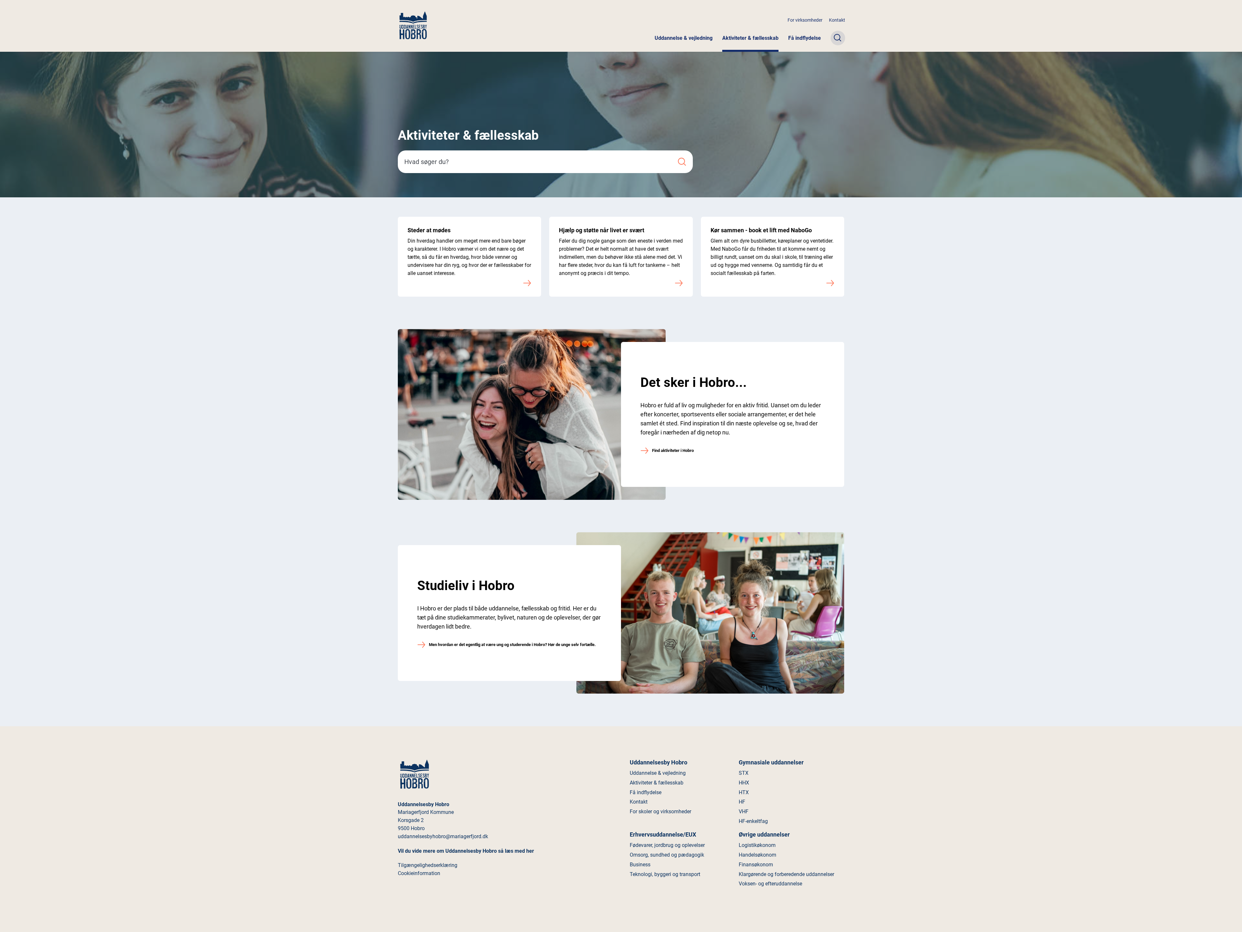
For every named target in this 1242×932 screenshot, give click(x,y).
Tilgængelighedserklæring (427, 865)
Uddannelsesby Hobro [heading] (658, 762)
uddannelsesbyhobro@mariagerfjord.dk (443, 836)
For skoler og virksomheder (660, 811)
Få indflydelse (804, 38)
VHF (743, 811)
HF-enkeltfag (753, 821)
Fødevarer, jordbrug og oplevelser (667, 845)
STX (743, 773)
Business (640, 864)
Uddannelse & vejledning (684, 38)
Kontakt (837, 20)
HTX (744, 792)
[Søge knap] (838, 38)
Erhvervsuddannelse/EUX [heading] (663, 834)
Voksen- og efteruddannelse (770, 884)
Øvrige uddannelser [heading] (764, 834)
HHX (744, 783)
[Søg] (682, 162)
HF (742, 802)
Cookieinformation (419, 873)
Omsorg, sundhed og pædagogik (667, 855)
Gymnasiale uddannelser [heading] (771, 762)
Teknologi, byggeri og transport (665, 874)
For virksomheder (805, 20)
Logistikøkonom (757, 845)
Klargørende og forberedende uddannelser (786, 874)
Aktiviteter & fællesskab (750, 38)
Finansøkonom (756, 864)
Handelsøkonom (757, 855)
